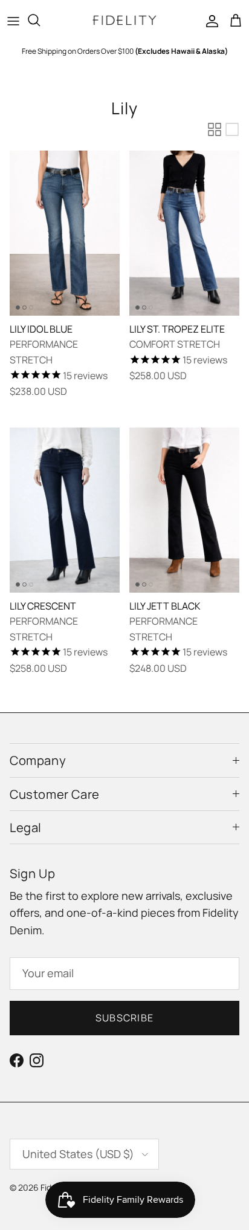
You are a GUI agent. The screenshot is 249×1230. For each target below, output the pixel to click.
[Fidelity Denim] (124, 20)
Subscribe (124, 1017)
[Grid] (214, 129)
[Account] (209, 20)
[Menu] (13, 20)
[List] (232, 129)
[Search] (40, 20)
